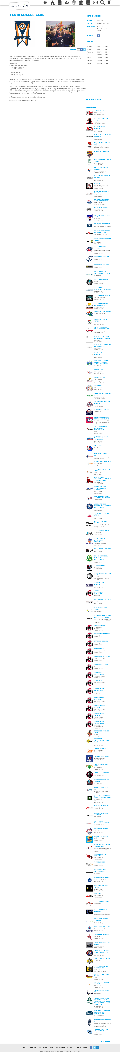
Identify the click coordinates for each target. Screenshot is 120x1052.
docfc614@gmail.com (103, 24)
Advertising (60, 1047)
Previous (33, 34)
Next (88, 34)
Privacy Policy (81, 1047)
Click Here (100, 20)
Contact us (42, 1047)
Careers (70, 1047)
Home (24, 1047)
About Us (32, 1047)
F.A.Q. (51, 1047)
